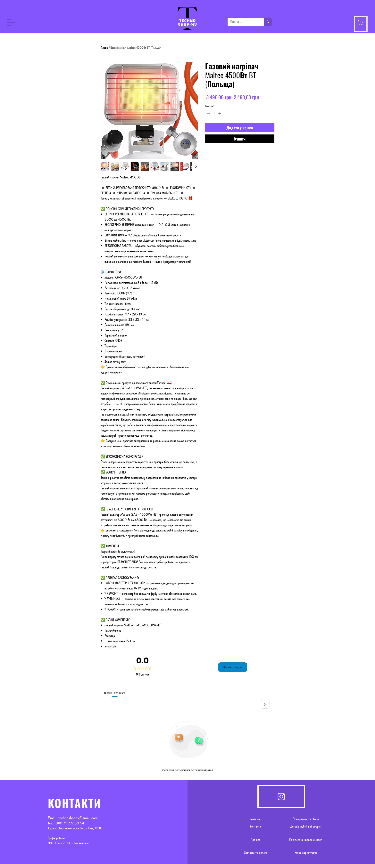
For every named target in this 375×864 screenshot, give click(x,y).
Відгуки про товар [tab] (114, 693)
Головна (104, 47)
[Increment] (220, 113)
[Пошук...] (268, 22)
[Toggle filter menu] (265, 704)
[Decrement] (208, 113)
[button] (11, 22)
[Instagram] (281, 797)
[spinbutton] (214, 113)
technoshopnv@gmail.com (78, 817)
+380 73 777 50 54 (69, 823)
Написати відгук (232, 667)
